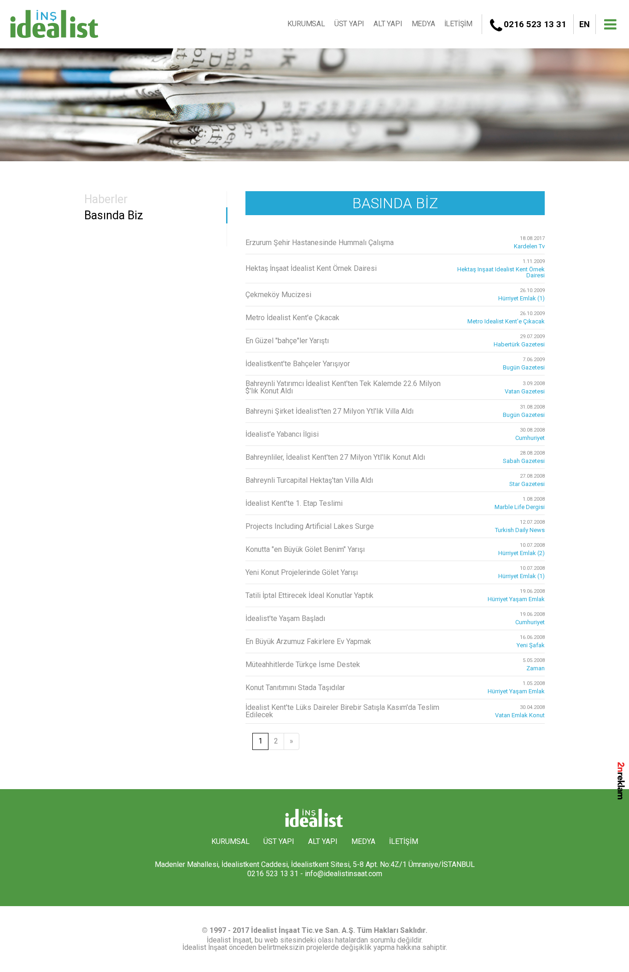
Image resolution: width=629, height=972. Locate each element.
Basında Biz (113, 215)
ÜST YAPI (349, 23)
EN (584, 24)
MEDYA (423, 23)
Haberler (106, 199)
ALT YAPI (387, 23)
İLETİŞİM (458, 23)
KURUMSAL (306, 23)
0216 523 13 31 (535, 24)
